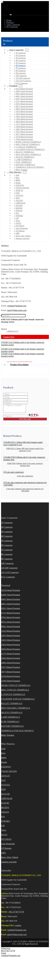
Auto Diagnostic (22, 228)
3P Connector (21, 58)
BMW (18, 180)
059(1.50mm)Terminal (24, 99)
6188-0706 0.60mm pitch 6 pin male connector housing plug (25, 464)
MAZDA (19, 208)
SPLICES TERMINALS (25, 157)
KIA (17, 213)
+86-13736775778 (16, 912)
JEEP (18, 198)
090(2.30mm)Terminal (24, 109)
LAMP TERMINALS (24, 160)
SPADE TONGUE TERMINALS (28, 142)
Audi (17, 175)
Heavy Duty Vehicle (23, 236)
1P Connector (21, 53)
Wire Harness (15, 172)
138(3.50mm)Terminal (24, 117)
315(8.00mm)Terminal (24, 137)
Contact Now (9, 337)
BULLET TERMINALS (25, 152)
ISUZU (18, 223)
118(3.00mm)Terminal (24, 114)
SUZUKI (19, 206)
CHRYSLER (20, 203)
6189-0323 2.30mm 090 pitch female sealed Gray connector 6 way (25, 450)
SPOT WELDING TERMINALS (28, 155)
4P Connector (21, 61)
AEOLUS (19, 190)
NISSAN (19, 211)
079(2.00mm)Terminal (24, 104)
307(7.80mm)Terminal (24, 134)
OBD (17, 233)
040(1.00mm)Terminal (24, 94)
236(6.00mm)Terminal (24, 127)
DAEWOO (20, 185)
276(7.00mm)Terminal (24, 132)
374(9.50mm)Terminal (24, 139)
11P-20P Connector (23, 78)
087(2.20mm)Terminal (24, 106)
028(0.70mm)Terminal (24, 91)
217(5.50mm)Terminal (24, 124)
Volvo (18, 221)
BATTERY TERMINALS (25, 165)
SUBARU (19, 216)
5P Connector (21, 63)
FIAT (18, 193)
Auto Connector (16, 50)
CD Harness (20, 231)
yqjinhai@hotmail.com (16, 306)
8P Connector (21, 71)
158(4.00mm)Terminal (24, 119)
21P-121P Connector (23, 81)
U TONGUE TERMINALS (26, 147)
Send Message (25, 419)
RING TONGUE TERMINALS (28, 144)
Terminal (13, 86)
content (18, 925)
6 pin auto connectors (25, 476)
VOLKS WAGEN (22, 188)
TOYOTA (19, 195)
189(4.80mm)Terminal (24, 122)
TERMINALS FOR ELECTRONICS (30, 167)
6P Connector (21, 66)
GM (17, 218)
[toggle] (11, 14)
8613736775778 (8, 951)
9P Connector (21, 73)
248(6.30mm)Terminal (24, 129)
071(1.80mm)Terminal (24, 101)
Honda (18, 183)
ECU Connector (22, 83)
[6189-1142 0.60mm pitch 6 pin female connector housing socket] (25, 345)
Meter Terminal (7, 735)
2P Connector (21, 55)
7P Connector (21, 68)
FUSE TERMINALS (24, 162)
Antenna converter (22, 238)
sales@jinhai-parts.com (17, 310)
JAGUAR (19, 201)
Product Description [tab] (19, 364)
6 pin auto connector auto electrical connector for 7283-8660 (25, 490)
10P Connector (21, 76)
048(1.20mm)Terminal (24, 96)
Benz (17, 178)
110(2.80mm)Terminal (24, 112)
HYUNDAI (20, 226)
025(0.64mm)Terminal (24, 89)
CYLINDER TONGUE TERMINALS (30, 150)
